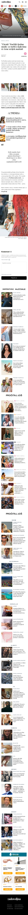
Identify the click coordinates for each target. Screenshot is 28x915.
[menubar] (22, 2)
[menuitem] (22, 2)
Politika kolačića (19, 908)
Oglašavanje (10, 908)
